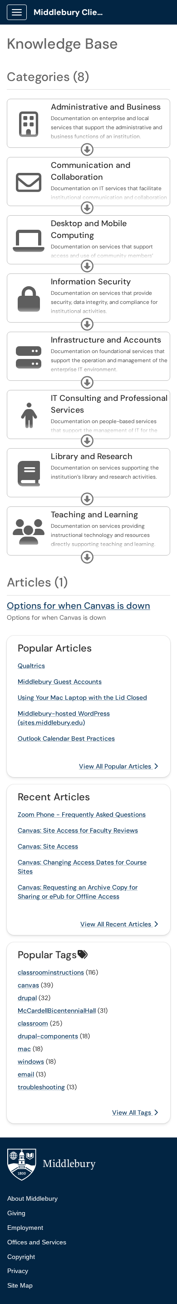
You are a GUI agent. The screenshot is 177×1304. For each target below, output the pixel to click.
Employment (25, 1227)
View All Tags (132, 1112)
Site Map (20, 1285)
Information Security (91, 281)
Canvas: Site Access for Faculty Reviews (78, 830)
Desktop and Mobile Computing (89, 229)
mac (24, 1049)
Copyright (21, 1256)
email (26, 1074)
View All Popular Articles (116, 766)
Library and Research (92, 456)
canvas (28, 985)
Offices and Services (36, 1242)
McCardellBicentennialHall (57, 1010)
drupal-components (48, 1036)
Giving (16, 1213)
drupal (27, 998)
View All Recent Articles (116, 924)
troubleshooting (41, 1087)
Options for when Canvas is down (78, 606)
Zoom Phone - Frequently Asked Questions (82, 814)
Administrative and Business (106, 106)
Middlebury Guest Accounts (60, 681)
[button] (87, 150)
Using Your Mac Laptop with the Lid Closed (82, 697)
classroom (33, 1023)
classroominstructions (51, 972)
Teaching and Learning (94, 514)
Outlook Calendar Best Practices (66, 738)
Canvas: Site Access (48, 846)
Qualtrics (31, 666)
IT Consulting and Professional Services (109, 404)
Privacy (17, 1270)
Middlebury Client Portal (73, 12)
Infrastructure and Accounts (106, 339)
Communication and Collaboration (90, 171)
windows (31, 1061)
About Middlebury (32, 1198)
